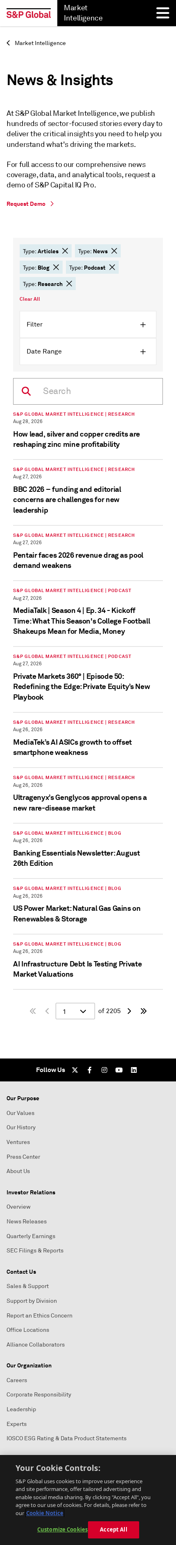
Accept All (113, 1529)
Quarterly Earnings (31, 1236)
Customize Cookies (62, 1529)
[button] (65, 251)
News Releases (27, 1221)
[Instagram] (104, 1070)
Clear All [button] (30, 299)
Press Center (23, 1156)
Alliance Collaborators (36, 1344)
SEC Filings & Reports (35, 1250)
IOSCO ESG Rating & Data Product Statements (66, 1438)
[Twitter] (74, 1070)
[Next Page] (129, 1011)
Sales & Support (28, 1286)
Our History (21, 1127)
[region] (88, 1500)
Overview (19, 1206)
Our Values (20, 1113)
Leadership (21, 1409)
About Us (18, 1171)
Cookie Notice (44, 1513)
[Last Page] (143, 1011)
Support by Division (32, 1300)
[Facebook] (89, 1070)
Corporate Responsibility (39, 1394)
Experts (17, 1424)
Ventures (18, 1142)
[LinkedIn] (133, 1070)
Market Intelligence (40, 43)
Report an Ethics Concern (39, 1315)
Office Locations (28, 1330)
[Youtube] (119, 1070)
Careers (17, 1380)
